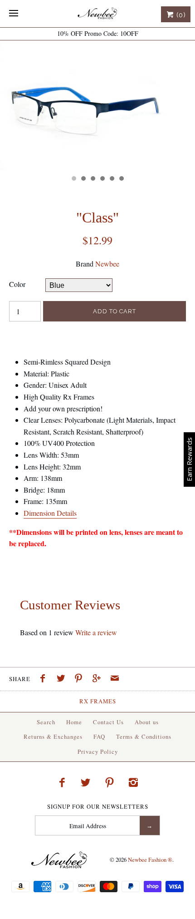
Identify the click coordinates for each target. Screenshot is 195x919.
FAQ (99, 736)
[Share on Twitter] (63, 679)
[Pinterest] (110, 782)
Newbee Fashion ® (150, 859)
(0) (180, 15)
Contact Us (108, 722)
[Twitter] (86, 782)
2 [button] (83, 179)
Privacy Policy (98, 751)
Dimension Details (50, 513)
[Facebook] (61, 782)
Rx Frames (97, 701)
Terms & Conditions (143, 736)
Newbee (107, 263)
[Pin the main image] (81, 679)
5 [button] (111, 179)
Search (46, 722)
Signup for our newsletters (97, 806)
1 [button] (73, 179)
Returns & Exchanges (53, 736)
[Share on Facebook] (45, 679)
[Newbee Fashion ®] (97, 14)
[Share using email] (115, 679)
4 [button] (102, 179)
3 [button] (92, 179)
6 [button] (121, 179)
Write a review (96, 632)
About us (147, 722)
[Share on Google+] (99, 679)
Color (17, 284)
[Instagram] (133, 782)
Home (74, 722)
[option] (97, 105)
